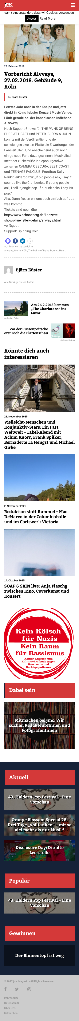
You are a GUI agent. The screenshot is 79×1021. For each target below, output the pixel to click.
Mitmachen (10, 1013)
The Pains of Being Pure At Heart (47, 250)
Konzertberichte (24, 246)
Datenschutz (11, 1003)
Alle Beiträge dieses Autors (19, 282)
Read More (47, 18)
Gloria (17, 250)
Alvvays (8, 250)
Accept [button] (31, 18)
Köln (24, 250)
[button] (8, 241)
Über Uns (10, 1008)
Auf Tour (9, 246)
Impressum (11, 998)
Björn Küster (19, 97)
